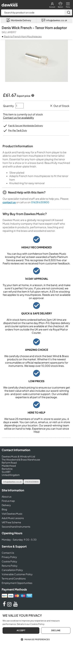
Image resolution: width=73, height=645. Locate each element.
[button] (36, 639)
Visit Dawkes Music (12, 513)
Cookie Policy (9, 561)
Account (52, 7)
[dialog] (36, 627)
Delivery (6, 505)
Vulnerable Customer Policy (17, 574)
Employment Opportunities (17, 582)
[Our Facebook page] (4, 605)
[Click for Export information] (32, 95)
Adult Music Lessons (13, 518)
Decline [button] (55, 630)
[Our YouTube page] (15, 605)
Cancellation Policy (12, 569)
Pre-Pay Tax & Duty (17, 130)
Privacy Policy (9, 556)
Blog (4, 509)
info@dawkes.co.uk (12, 482)
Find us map (8, 500)
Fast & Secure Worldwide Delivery (25, 125)
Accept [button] (21, 630)
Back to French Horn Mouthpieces (23, 36)
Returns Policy (9, 565)
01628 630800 (40, 202)
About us (6, 496)
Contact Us (8, 552)
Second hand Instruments (16, 526)
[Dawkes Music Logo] (9, 4)
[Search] (68, 12)
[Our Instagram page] (10, 605)
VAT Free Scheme (11, 522)
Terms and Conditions (14, 578)
